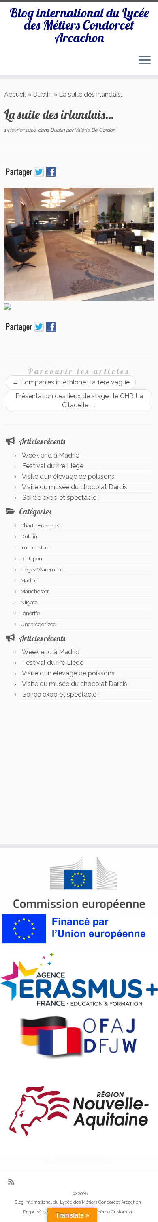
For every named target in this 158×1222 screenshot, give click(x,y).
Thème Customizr (113, 1212)
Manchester (35, 591)
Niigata (29, 602)
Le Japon (31, 559)
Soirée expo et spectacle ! (61, 497)
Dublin (42, 94)
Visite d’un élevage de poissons (68, 476)
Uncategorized (38, 624)
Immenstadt (35, 548)
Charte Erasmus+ (41, 526)
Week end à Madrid (50, 455)
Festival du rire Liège (52, 466)
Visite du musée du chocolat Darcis (74, 487)
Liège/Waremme (42, 570)
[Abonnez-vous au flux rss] (13, 1181)
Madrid (29, 580)
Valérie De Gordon (95, 130)
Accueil (15, 94)
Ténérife (30, 613)
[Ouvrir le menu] (145, 60)
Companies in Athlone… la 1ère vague (71, 382)
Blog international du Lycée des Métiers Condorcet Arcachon (79, 25)
